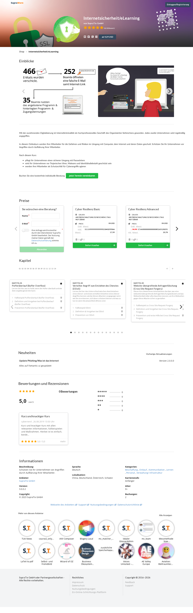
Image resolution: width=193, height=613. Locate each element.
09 (41, 269)
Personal (131, 472)
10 (44, 269)
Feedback (130, 582)
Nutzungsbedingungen (102, 504)
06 (33, 269)
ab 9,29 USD (107, 37)
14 (55, 269)
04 (28, 269)
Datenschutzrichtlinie (129, 504)
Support (82, 504)
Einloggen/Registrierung (178, 4)
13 (52, 269)
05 (31, 269)
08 (39, 269)
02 (22, 269)
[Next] (169, 91)
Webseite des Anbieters (63, 504)
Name (25, 215)
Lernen (169, 469)
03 (25, 269)
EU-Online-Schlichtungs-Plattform (89, 592)
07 (36, 269)
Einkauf (143, 469)
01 (20, 269)
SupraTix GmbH (27, 480)
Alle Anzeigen (165, 515)
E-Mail (25, 223)
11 (47, 269)
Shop (21, 51)
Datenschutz (78, 585)
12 (50, 269)
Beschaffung (131, 469)
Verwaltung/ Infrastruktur (149, 472)
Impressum (78, 582)
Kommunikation (157, 469)
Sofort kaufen (92, 245)
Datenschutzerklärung (41, 240)
